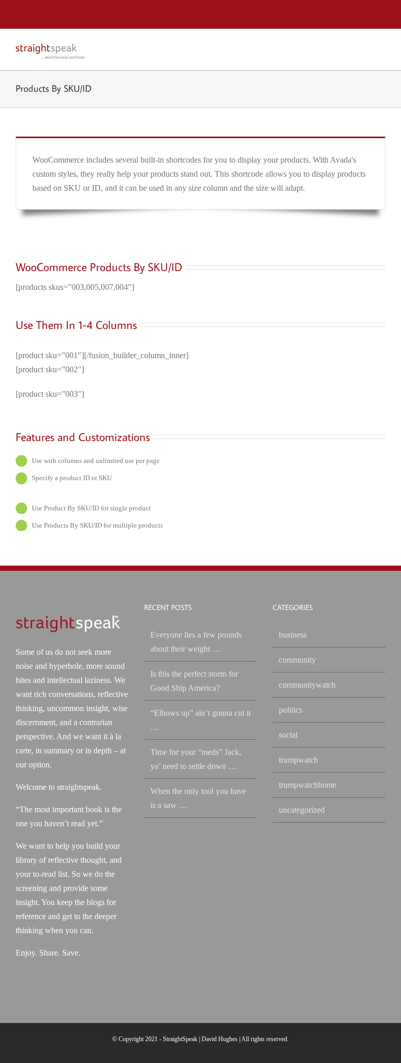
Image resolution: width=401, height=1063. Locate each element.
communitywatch (307, 684)
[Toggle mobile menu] (381, 47)
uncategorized (302, 809)
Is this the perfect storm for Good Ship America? (194, 680)
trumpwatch (298, 759)
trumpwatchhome (307, 784)
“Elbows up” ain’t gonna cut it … (200, 719)
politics (290, 709)
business (292, 634)
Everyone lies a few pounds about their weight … (196, 641)
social (288, 734)
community (297, 659)
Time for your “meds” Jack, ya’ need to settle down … (195, 759)
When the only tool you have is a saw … (198, 798)
